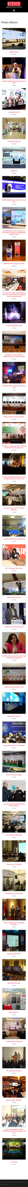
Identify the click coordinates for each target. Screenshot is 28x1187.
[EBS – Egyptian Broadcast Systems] (14, 4)
